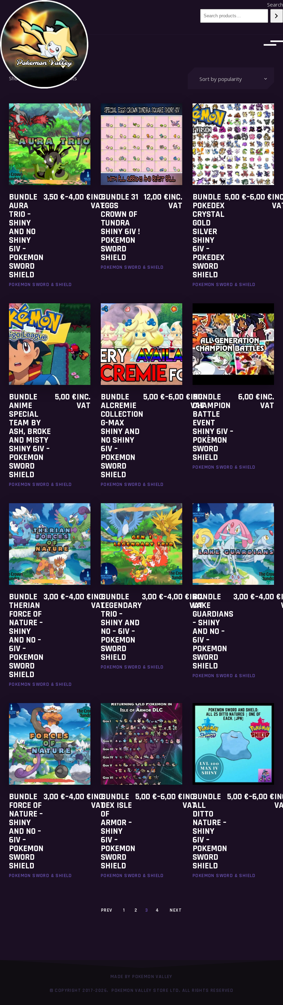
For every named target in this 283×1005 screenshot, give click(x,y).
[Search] (276, 16)
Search (275, 4)
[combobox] (231, 78)
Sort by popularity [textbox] (220, 78)
